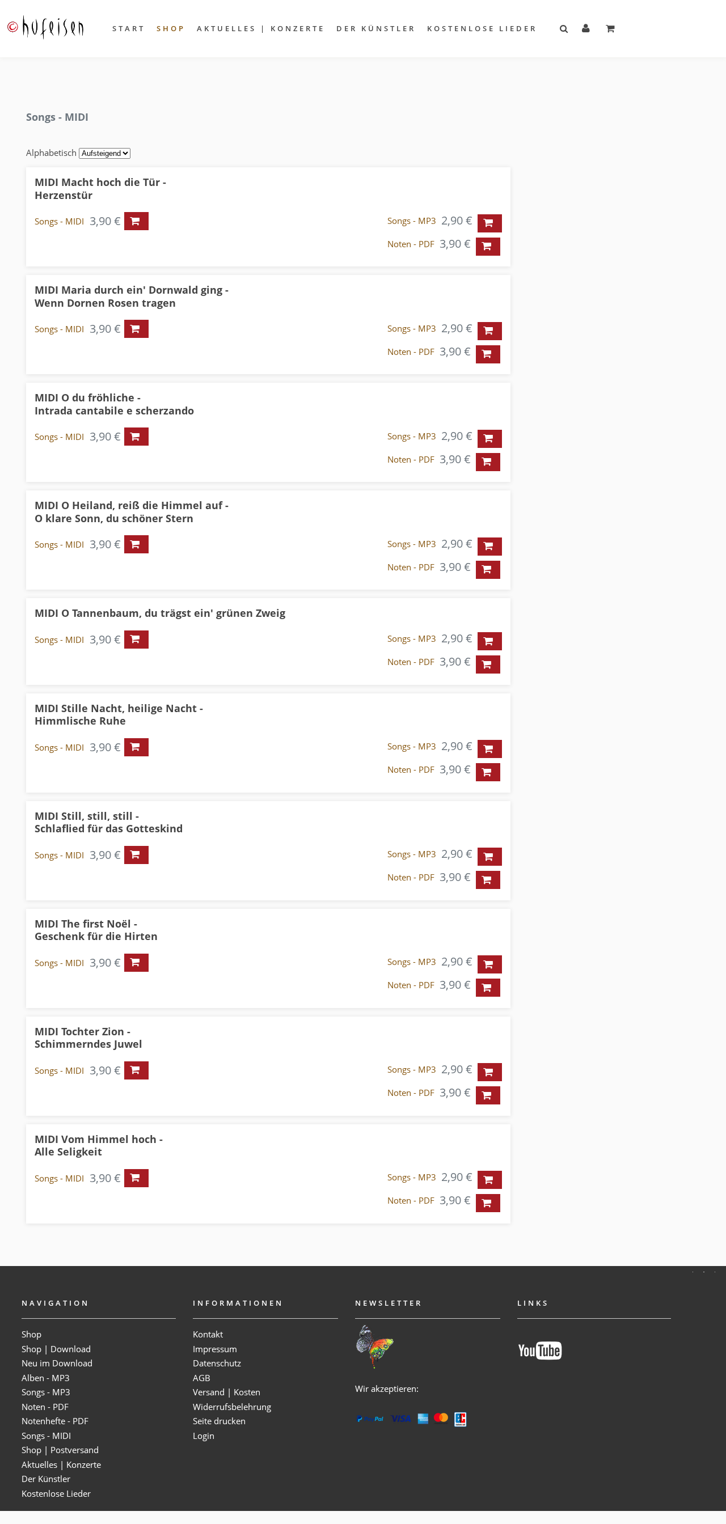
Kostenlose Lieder (482, 28)
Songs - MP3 (411, 220)
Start (128, 28)
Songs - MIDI (59, 221)
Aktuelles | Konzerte (261, 28)
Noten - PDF (410, 243)
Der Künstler (376, 28)
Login (203, 1435)
